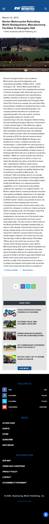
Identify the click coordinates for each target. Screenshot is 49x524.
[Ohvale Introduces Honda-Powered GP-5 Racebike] (9, 312)
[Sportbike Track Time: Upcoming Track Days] (9, 324)
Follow (44, 395)
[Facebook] (23, 286)
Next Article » (28, 270)
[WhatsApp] (33, 286)
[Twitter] (28, 286)
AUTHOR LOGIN (24, 501)
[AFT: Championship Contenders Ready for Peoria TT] (9, 347)
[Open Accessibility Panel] (45, 514)
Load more (23, 368)
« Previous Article (10, 270)
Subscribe (43, 407)
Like (45, 390)
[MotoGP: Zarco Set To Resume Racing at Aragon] (9, 359)
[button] (3, 9)
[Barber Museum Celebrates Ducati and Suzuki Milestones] (9, 336)
